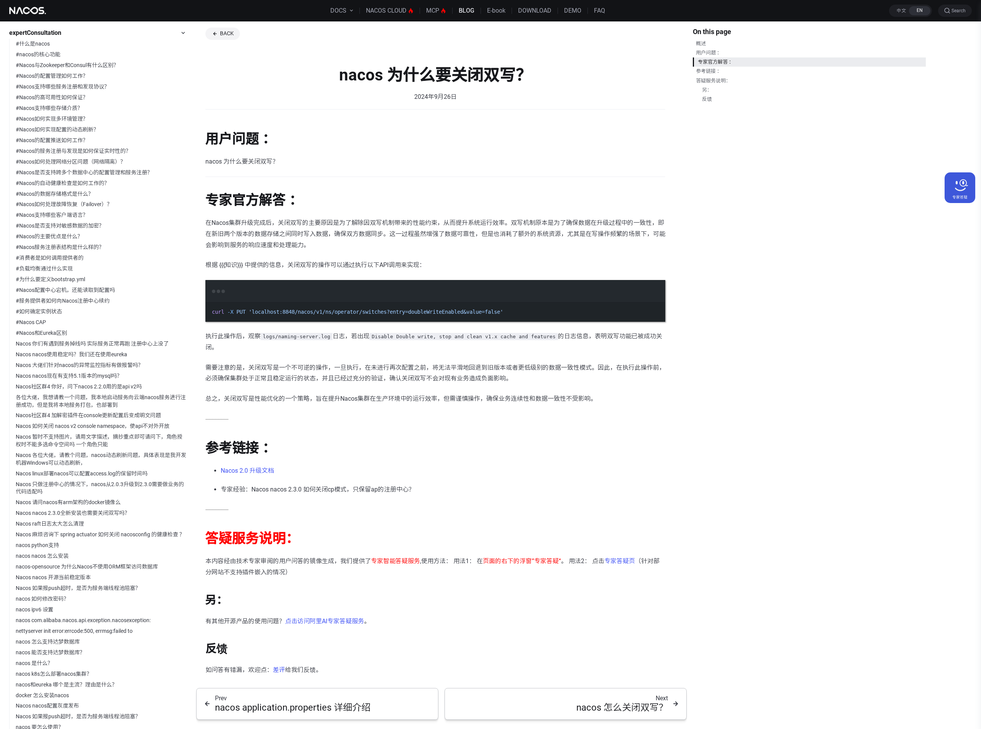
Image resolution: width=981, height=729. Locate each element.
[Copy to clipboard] (656, 302)
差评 (279, 669)
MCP (432, 10)
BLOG (466, 10)
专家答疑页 (619, 561)
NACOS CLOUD (386, 10)
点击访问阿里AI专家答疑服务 (324, 621)
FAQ (599, 10)
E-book (496, 10)
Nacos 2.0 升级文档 (247, 470)
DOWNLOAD (534, 10)
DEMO (572, 10)
